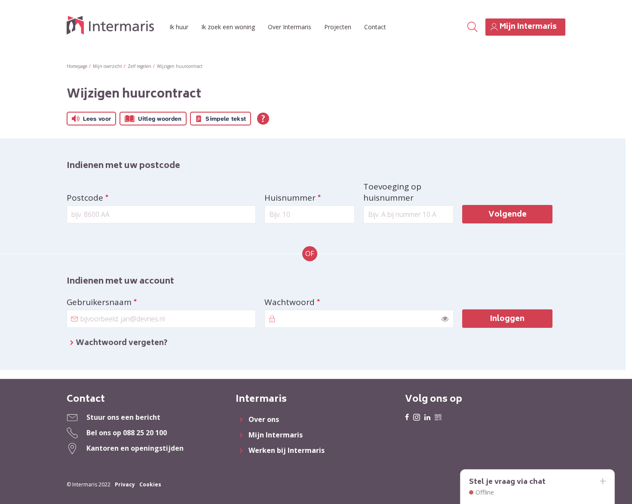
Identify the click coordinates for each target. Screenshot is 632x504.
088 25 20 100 (145, 432)
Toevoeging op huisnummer (392, 192)
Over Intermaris (289, 27)
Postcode (107, 197)
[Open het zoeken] (472, 27)
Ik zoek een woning (228, 27)
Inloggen (507, 319)
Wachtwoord (312, 302)
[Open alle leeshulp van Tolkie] (263, 119)
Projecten (337, 27)
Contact (375, 27)
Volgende (507, 214)
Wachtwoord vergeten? (121, 343)
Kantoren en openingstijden (135, 448)
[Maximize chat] (602, 481)
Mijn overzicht (107, 66)
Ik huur (178, 27)
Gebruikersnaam (122, 302)
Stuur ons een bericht (123, 417)
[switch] (445, 318)
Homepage (77, 66)
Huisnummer (309, 197)
